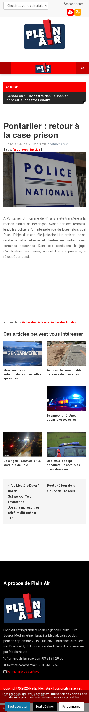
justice (35, 149)
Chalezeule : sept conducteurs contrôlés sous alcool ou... (63, 465)
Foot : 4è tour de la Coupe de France (61, 488)
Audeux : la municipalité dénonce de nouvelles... (64, 372)
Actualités (29, 322)
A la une (44, 322)
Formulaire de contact (23, 671)
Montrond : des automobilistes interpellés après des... (22, 374)
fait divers (20, 149)
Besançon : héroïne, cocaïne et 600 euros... (63, 417)
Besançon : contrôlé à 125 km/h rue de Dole (22, 463)
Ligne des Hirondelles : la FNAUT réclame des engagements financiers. (44, 98)
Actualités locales (63, 322)
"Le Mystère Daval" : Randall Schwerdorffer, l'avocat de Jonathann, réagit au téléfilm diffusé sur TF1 (24, 502)
